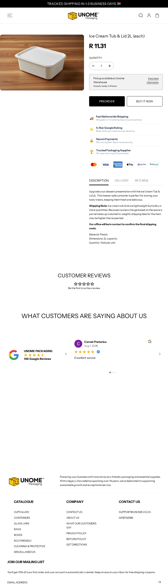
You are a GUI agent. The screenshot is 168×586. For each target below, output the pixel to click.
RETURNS (141, 180)
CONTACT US (74, 512)
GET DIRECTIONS (76, 544)
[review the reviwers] (149, 342)
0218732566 (126, 517)
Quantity (95, 57)
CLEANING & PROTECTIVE (29, 546)
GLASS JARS (21, 523)
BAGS (17, 529)
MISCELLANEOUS (24, 551)
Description (99, 180)
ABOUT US (72, 517)
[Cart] (157, 15)
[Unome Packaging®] (83, 15)
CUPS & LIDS (21, 512)
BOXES (18, 534)
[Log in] (149, 15)
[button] (9, 15)
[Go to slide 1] (110, 372)
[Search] (140, 15)
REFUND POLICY (76, 539)
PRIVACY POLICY (76, 533)
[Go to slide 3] (116, 372)
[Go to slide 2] (113, 372)
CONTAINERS (22, 517)
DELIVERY (122, 180)
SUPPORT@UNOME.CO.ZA (135, 512)
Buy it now (144, 101)
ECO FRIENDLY (23, 540)
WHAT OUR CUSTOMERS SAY (81, 525)
